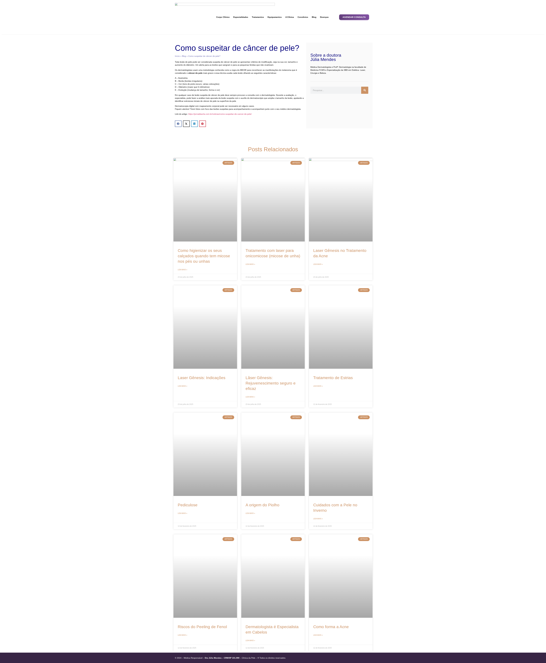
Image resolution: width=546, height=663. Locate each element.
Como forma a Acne (331, 627)
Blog (314, 17)
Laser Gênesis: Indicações (201, 378)
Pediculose (187, 505)
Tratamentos (258, 17)
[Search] (364, 90)
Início (177, 56)
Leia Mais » (182, 270)
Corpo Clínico (223, 17)
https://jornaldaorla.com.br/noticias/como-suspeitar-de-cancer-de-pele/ (220, 114)
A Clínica (289, 17)
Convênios (303, 17)
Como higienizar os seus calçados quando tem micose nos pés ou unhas (204, 256)
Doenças (324, 17)
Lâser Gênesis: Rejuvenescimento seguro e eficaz (271, 383)
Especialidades (240, 17)
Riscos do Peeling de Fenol (202, 627)
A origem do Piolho (262, 505)
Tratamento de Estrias (333, 378)
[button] (354, 17)
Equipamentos (275, 17)
